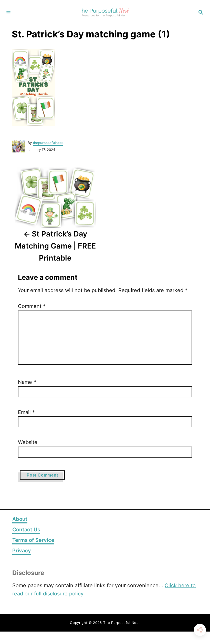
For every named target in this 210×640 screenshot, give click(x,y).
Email (26, 412)
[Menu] (8, 12)
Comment (32, 306)
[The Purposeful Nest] (104, 12)
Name (27, 382)
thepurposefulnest (48, 143)
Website (27, 442)
